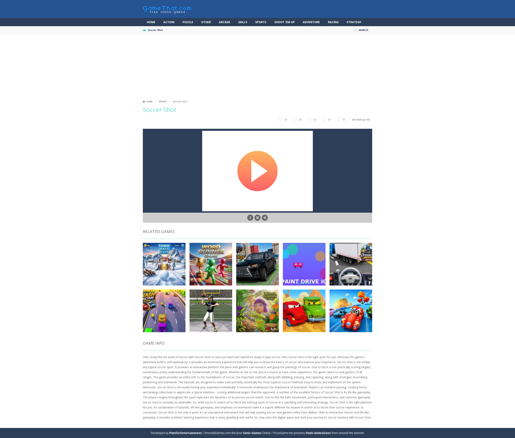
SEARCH (363, 30)
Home (151, 22)
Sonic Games (252, 433)
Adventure (311, 22)
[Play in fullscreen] (257, 218)
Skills (242, 22)
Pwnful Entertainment (185, 433)
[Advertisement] (257, 68)
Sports (260, 22)
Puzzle (187, 22)
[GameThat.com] (167, 9)
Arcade (224, 22)
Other (206, 22)
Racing (333, 22)
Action (168, 22)
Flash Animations (318, 433)
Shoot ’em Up (284, 22)
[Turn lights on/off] (250, 218)
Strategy (354, 22)
